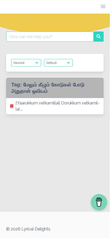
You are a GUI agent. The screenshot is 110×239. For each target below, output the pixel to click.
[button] (103, 6)
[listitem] (55, 106)
